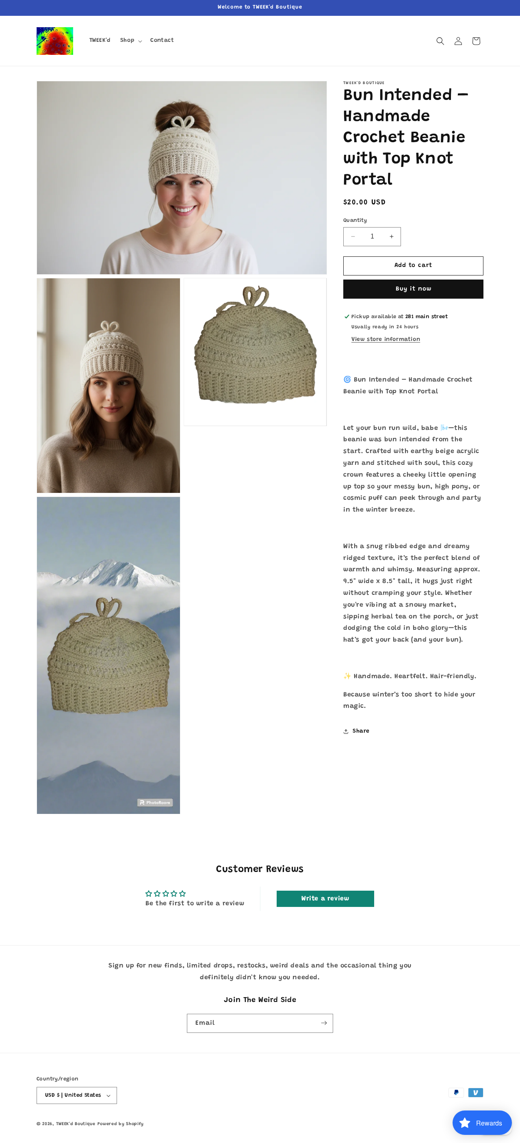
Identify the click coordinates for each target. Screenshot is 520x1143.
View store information (385, 340)
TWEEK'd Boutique (75, 1124)
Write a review (325, 899)
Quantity (355, 220)
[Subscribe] (324, 1022)
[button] (130, 40)
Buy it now (413, 289)
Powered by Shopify (121, 1124)
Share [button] (361, 731)
